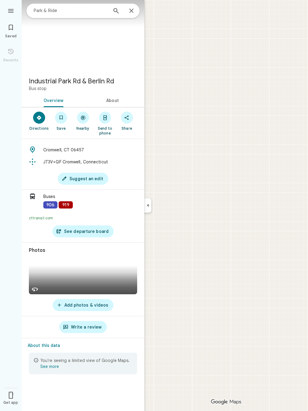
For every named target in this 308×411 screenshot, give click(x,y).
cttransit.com (41, 218)
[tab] (52, 100)
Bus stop (38, 88)
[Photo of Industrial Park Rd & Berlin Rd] (83, 36)
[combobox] (71, 10)
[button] (83, 201)
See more (49, 366)
